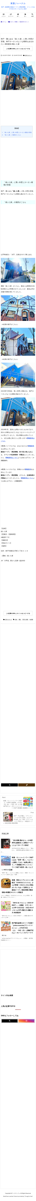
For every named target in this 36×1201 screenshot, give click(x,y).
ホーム (4, 22)
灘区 (20, 619)
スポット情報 (13, 22)
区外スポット (25, 22)
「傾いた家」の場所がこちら (11, 135)
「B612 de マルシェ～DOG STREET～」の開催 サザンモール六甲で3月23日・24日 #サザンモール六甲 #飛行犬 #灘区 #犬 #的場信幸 (23, 907)
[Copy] (26, 784)
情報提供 (28, 469)
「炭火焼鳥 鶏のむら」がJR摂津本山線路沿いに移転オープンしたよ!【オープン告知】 (22, 842)
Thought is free (28, 1196)
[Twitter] (9, 784)
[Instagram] (26, 1021)
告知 (16, 619)
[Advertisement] (19, 28)
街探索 (31, 619)
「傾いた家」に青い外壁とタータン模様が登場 (16, 132)
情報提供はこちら (11, 458)
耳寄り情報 (25, 619)
